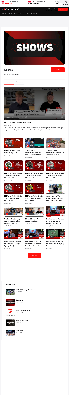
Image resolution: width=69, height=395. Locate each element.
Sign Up (58, 70)
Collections (19, 82)
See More (34, 255)
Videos (8, 82)
